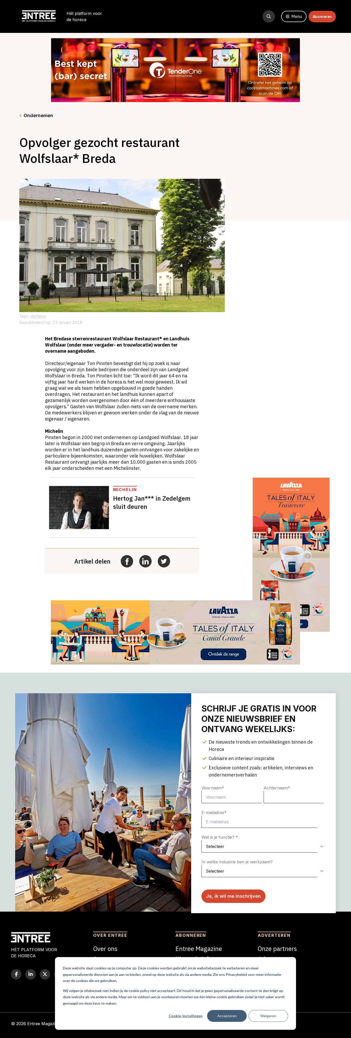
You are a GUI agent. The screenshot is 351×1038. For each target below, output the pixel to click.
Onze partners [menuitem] (277, 949)
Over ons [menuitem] (105, 949)
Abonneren (322, 16)
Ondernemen (38, 115)
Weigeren (268, 1016)
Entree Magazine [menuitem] (199, 949)
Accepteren (227, 1016)
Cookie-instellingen (185, 1016)
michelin (38, 316)
